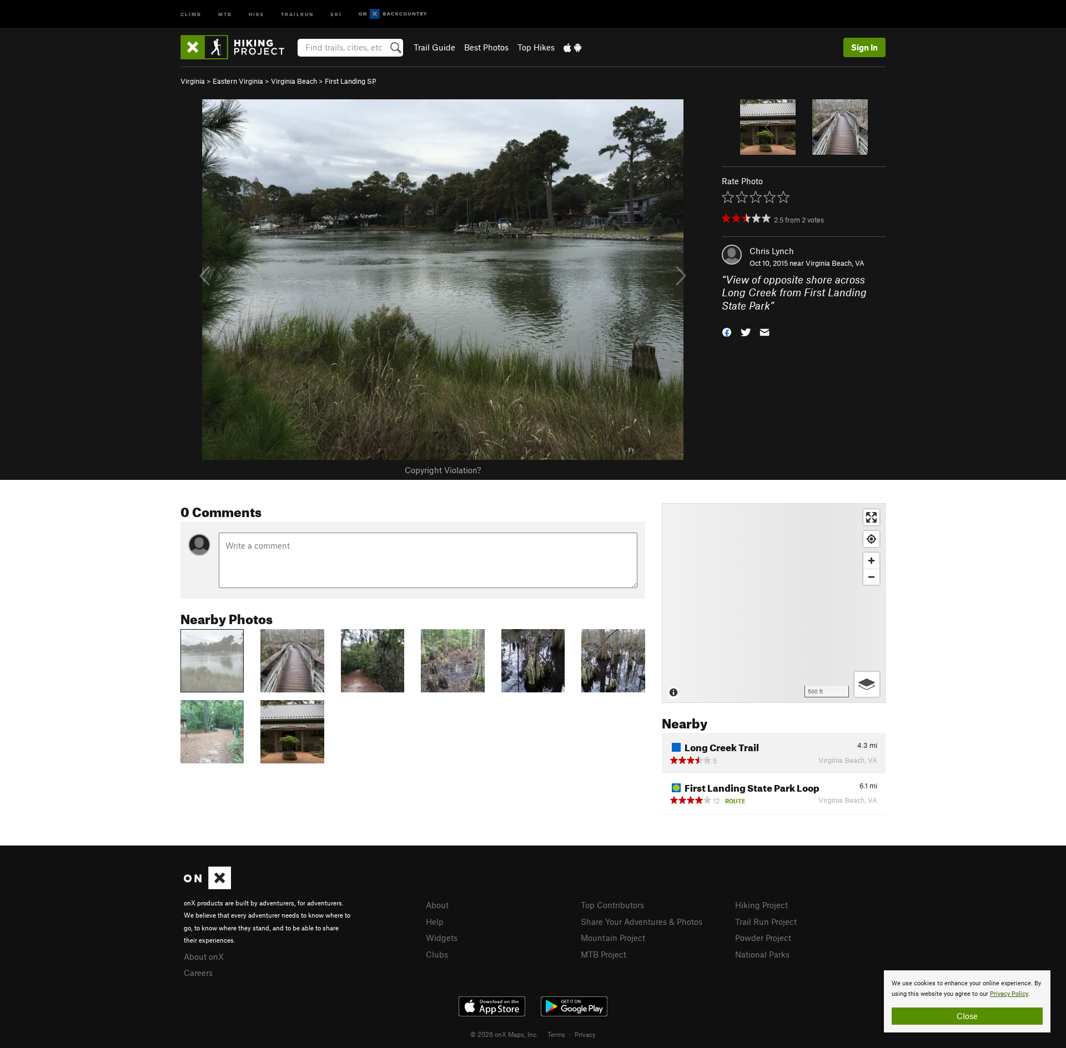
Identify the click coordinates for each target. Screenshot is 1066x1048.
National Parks (762, 954)
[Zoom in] (871, 561)
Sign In (864, 47)
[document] (967, 1001)
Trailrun (297, 13)
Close (967, 1016)
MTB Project (603, 954)
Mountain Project (613, 938)
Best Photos (486, 47)
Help (435, 922)
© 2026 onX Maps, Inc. (504, 1034)
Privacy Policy (1009, 994)
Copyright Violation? (443, 470)
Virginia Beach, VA (835, 263)
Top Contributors (612, 905)
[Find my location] (871, 539)
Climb (191, 13)
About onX (204, 956)
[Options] (866, 684)
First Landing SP (350, 81)
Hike (256, 13)
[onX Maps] (207, 886)
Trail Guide (434, 47)
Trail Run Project (766, 922)
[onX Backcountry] (392, 14)
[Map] (773, 603)
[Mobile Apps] (572, 47)
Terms (556, 1034)
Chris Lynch (772, 251)
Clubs (437, 954)
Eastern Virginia (238, 81)
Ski (336, 13)
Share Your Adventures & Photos (641, 922)
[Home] (237, 47)
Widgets (441, 938)
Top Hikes (536, 47)
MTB (225, 13)
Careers (198, 973)
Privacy (585, 1034)
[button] (727, 331)
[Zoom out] (871, 577)
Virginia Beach (294, 81)
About (437, 905)
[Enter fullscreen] (871, 517)
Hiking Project (761, 905)
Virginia (192, 81)
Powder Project (763, 938)
